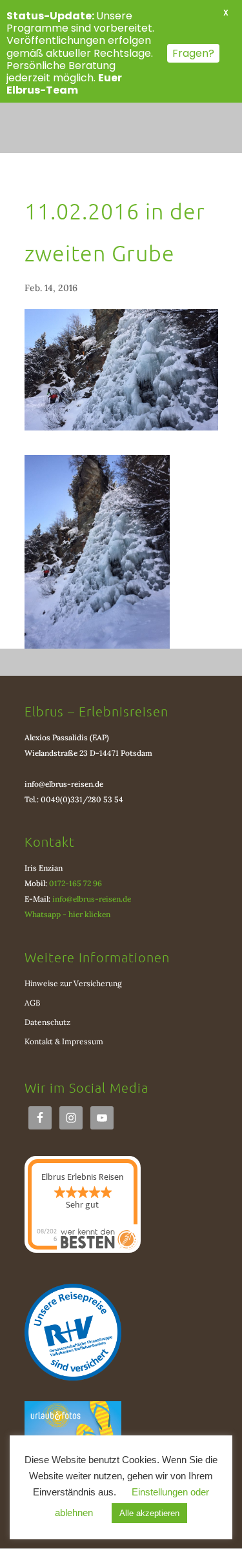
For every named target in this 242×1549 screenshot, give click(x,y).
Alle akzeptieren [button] (149, 1513)
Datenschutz (47, 1022)
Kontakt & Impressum (64, 1041)
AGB (32, 1002)
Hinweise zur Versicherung (73, 983)
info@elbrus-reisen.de (64, 784)
